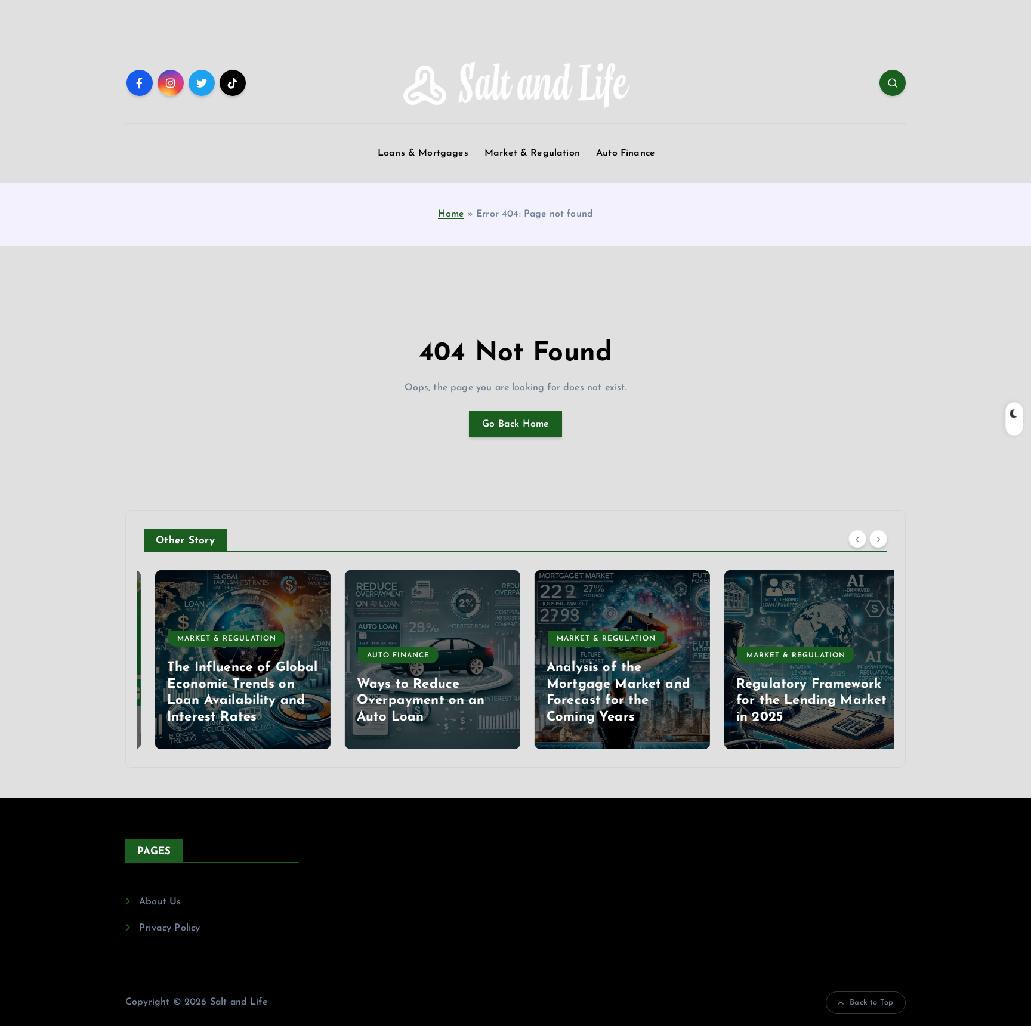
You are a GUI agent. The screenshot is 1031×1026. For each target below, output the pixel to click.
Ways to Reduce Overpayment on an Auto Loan (409, 701)
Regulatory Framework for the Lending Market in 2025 (800, 701)
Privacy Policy (169, 928)
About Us (160, 902)
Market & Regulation (532, 153)
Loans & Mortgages (423, 153)
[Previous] (857, 539)
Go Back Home (515, 424)
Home (451, 214)
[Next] (878, 539)
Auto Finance (625, 153)
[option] (231, 659)
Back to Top (871, 1002)
